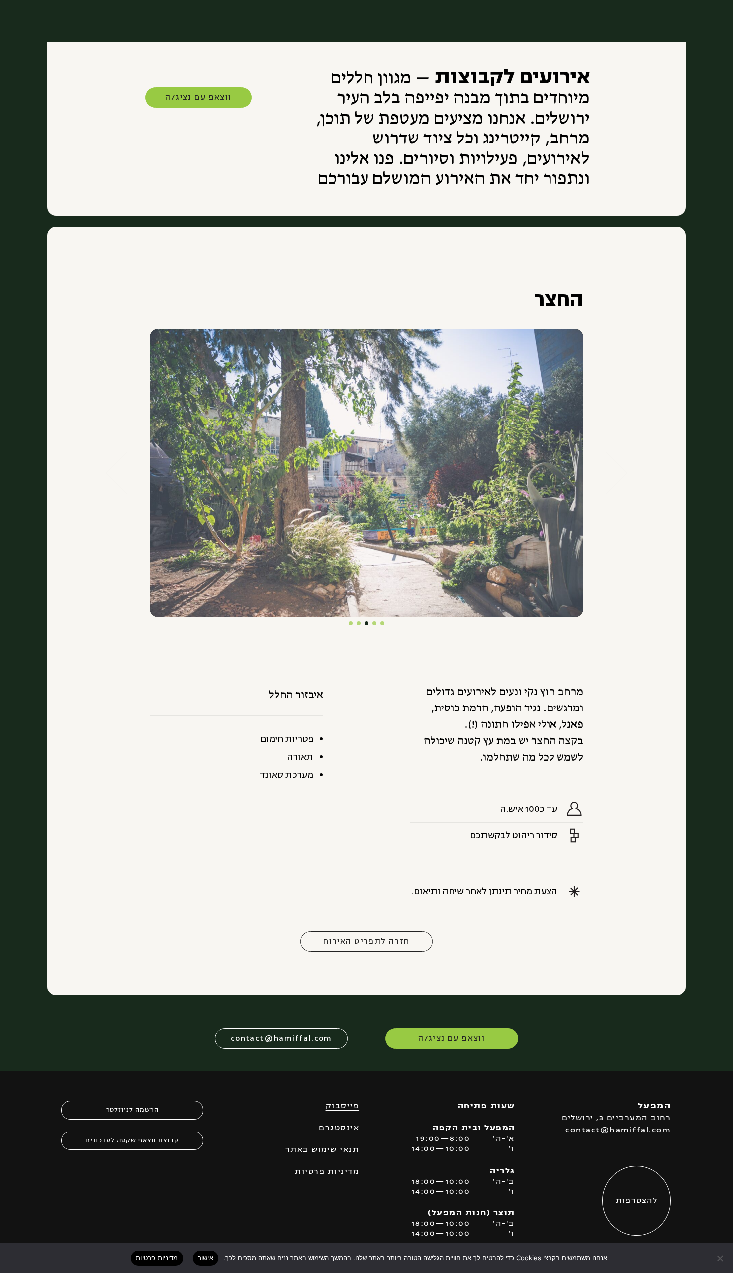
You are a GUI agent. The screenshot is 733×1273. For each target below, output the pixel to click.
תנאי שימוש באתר (322, 1150)
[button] (117, 473)
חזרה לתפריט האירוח (366, 941)
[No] (721, 1258)
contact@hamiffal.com (281, 1038)
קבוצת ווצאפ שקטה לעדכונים (132, 1140)
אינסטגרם (339, 1128)
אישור (205, 1258)
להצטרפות (637, 1201)
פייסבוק (342, 1106)
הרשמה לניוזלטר (132, 1110)
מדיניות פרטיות (327, 1172)
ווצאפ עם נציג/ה (198, 97)
